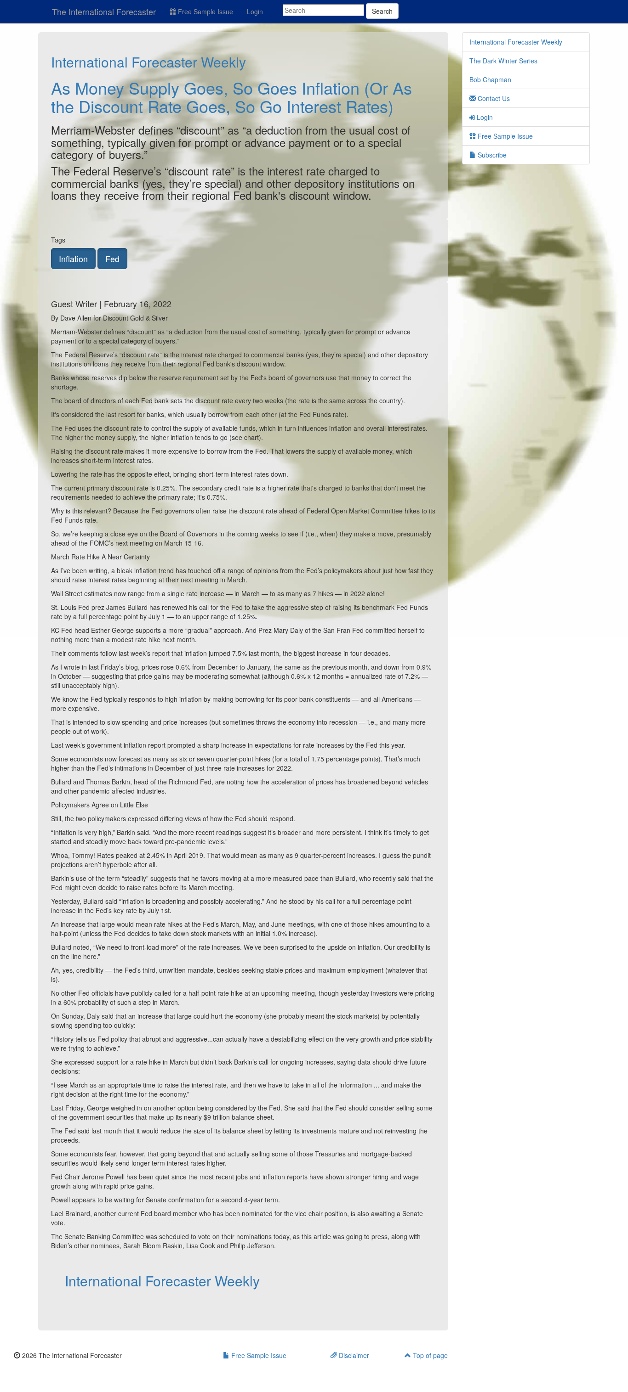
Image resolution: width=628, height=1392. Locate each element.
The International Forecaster (104, 11)
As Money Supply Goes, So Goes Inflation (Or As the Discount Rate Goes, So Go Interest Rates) (231, 97)
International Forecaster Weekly (148, 62)
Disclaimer (353, 1355)
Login (255, 11)
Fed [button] (112, 259)
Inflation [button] (73, 259)
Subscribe (491, 154)
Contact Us (493, 98)
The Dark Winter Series (503, 60)
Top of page (429, 1355)
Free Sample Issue (204, 11)
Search (382, 11)
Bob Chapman (490, 79)
